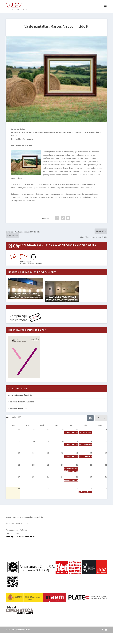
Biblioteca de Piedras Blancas (21, 402)
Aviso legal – (11, 536)
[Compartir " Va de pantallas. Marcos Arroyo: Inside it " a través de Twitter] (62, 218)
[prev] (98, 418)
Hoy (90, 418)
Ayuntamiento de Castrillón (20, 395)
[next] (104, 418)
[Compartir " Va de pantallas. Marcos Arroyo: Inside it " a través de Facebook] (57, 218)
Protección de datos (26, 536)
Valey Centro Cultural (21, 630)
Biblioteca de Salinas (17, 408)
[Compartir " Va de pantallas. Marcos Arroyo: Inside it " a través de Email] (68, 218)
